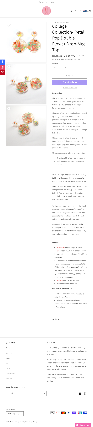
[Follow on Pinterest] (2, 72)
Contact (8, 368)
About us (9, 353)
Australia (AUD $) (13, 414)
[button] (6, 10)
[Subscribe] (43, 393)
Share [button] (57, 319)
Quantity (55, 63)
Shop (7, 363)
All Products (10, 373)
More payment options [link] (70, 88)
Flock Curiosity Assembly (17, 422)
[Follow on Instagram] (2, 67)
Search (8, 358)
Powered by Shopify (31, 422)
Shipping (64, 59)
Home (8, 348)
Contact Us (83, 425)
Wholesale (9, 379)
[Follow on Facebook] (2, 62)
